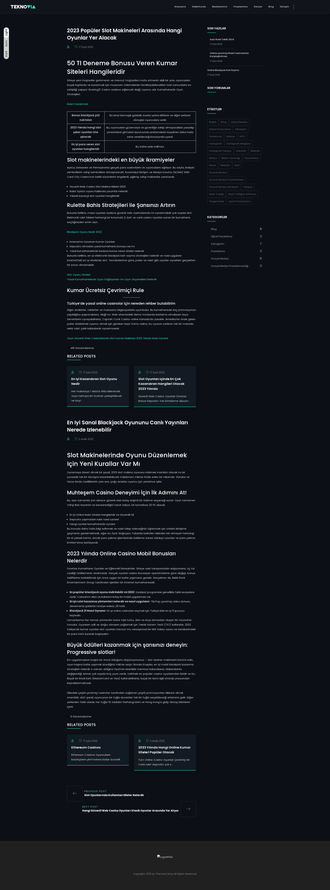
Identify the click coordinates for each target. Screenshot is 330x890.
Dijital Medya (239, 122)
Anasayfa (180, 6)
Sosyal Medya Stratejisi (224, 187)
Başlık (213, 122)
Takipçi (247, 187)
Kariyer (258, 6)
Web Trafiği (216, 194)
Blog (271, 6)
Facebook (215, 136)
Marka (213, 158)
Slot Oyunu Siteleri (78, 274)
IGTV (242, 136)
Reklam (225, 165)
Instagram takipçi (220, 150)
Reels (212, 165)
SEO (237, 165)
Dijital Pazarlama (220, 129)
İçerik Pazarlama (239, 201)
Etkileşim (240, 129)
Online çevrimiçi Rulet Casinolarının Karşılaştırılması (229, 55)
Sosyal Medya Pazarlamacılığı (229, 266)
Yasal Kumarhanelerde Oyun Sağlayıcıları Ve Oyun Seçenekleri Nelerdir (112, 279)
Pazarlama (251, 158)
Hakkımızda (199, 6)
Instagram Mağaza (239, 143)
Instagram (215, 143)
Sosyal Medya (218, 172)
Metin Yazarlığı (231, 158)
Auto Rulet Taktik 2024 (222, 39)
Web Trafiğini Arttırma (242, 194)
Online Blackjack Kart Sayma (223, 70)
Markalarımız (219, 6)
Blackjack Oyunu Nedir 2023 (84, 232)
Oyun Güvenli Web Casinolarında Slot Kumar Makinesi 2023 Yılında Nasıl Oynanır (117, 338)
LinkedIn (241, 150)
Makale (255, 150)
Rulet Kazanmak (77, 104)
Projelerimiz (241, 6)
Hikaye (230, 136)
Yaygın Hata (216, 201)
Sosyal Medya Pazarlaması (226, 179)
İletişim (284, 6)
